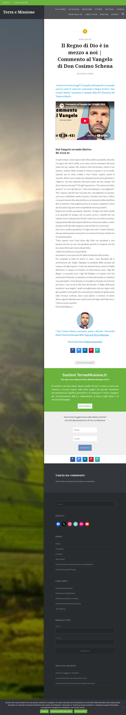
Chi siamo (60, 9)
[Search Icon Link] (123, 14)
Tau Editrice (60, 609)
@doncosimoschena (93, 341)
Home (58, 544)
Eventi (115, 14)
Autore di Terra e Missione (97, 335)
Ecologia (74, 9)
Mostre (104, 14)
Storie (98, 9)
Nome (58, 626)
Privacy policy (80, 711)
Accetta (44, 711)
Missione (87, 9)
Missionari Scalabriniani (65, 593)
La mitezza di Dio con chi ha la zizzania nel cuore (75, 683)
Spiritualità (75, 14)
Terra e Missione (19, 12)
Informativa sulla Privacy (65, 569)
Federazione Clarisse (64, 588)
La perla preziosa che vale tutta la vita (70, 678)
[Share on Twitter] (78, 352)
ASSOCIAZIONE (21, 2)
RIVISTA (6, 2)
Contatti (59, 554)
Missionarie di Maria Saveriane (68, 603)
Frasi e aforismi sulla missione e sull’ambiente (74, 564)
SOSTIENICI (85, 406)
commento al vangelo (85, 362)
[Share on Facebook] (72, 352)
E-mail (58, 638)
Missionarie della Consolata (66, 598)
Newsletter (60, 559)
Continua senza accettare (61, 711)
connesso (70, 481)
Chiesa (120, 9)
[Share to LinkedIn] (85, 352)
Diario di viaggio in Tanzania (67, 673)
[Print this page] (97, 352)
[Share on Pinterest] (91, 352)
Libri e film (91, 14)
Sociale (109, 9)
